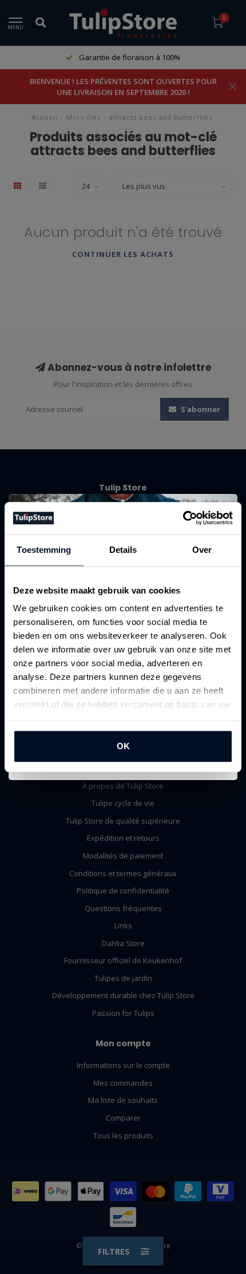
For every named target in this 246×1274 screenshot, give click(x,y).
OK (123, 746)
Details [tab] (123, 550)
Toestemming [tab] (44, 550)
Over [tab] (202, 550)
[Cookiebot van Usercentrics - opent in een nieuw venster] (183, 518)
